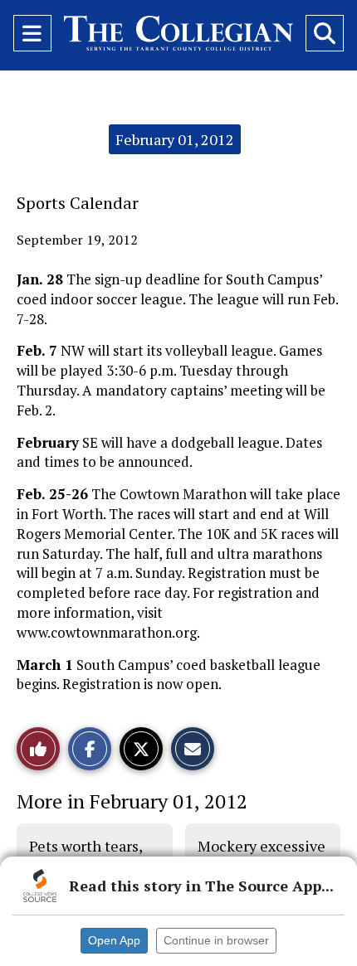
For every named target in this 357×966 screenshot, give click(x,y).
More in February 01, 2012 (132, 801)
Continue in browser (216, 940)
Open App (114, 940)
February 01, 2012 (174, 139)
